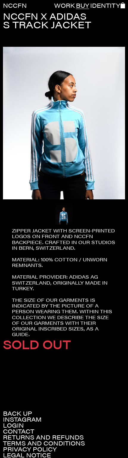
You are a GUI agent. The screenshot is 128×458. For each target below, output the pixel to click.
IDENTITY (105, 5)
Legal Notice (27, 455)
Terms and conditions (44, 443)
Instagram (22, 419)
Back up (17, 413)
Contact (18, 431)
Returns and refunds (43, 437)
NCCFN (15, 5)
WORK (64, 5)
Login (13, 425)
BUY (82, 5)
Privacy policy (30, 449)
